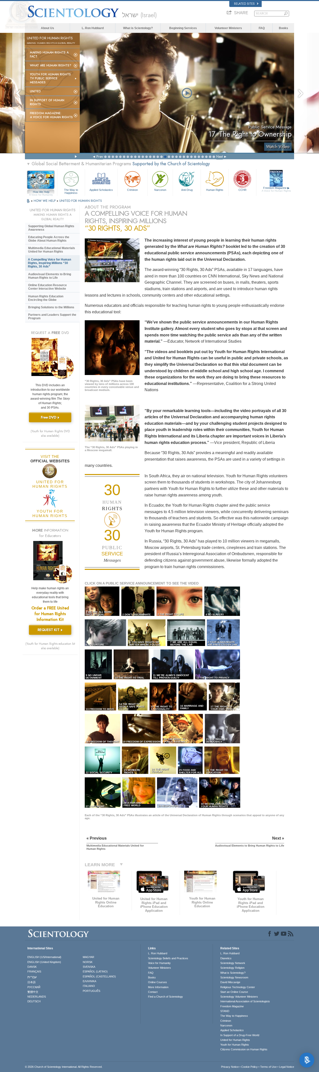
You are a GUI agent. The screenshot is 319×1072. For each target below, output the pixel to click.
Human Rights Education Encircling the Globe (45, 298)
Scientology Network (232, 963)
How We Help (41, 192)
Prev (99, 156)
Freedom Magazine (276, 189)
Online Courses (157, 982)
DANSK (32, 966)
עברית (32, 977)
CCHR (242, 189)
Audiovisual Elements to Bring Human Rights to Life (49, 275)
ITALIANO (89, 985)
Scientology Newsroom (234, 977)
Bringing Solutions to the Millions (51, 307)
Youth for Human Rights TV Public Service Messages (50, 78)
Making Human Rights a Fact (49, 54)
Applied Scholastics (101, 189)
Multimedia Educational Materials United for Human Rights (51, 249)
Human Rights (214, 189)
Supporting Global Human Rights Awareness (51, 227)
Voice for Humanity (159, 963)
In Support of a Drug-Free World (239, 1035)
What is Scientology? (138, 28)
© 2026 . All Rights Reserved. (63, 1066)
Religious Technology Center (237, 987)
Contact (153, 991)
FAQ (262, 28)
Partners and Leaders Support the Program (52, 316)
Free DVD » (50, 417)
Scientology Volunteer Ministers (239, 996)
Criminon (132, 189)
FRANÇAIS (34, 971)
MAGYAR (88, 957)
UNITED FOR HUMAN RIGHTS (80, 200)
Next (219, 156)
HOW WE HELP (45, 200)
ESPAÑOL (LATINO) (95, 971)
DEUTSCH (34, 1001)
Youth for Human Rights (234, 1044)
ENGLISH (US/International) (44, 957)
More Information (158, 987)
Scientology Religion (232, 967)
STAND (224, 1011)
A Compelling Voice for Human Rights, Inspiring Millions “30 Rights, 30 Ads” (49, 263)
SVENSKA (89, 966)
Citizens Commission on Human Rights (243, 1049)
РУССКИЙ (33, 987)
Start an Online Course (234, 991)
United (35, 91)
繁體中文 (32, 991)
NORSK (87, 962)
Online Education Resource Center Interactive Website (47, 286)
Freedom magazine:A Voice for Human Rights (51, 115)
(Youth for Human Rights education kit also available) (50, 646)
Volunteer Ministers (228, 28)
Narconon (160, 189)
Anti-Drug (187, 189)
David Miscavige (230, 982)
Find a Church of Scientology (165, 996)
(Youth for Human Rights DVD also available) (50, 433)
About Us (47, 28)
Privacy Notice (230, 1066)
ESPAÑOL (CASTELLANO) (99, 976)
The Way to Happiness (71, 191)
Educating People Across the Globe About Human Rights (48, 238)
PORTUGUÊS (91, 990)
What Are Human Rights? (50, 65)
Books (283, 28)
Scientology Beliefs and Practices (168, 958)
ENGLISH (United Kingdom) (44, 962)
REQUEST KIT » (50, 629)
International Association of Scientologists (245, 1001)
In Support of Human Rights (47, 102)
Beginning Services (183, 28)
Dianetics (226, 958)
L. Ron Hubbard (93, 28)
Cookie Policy (249, 1066)
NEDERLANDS (36, 996)
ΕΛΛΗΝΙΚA (89, 981)
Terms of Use (268, 1066)
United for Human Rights (235, 1039)
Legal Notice (286, 1066)
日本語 (31, 982)
